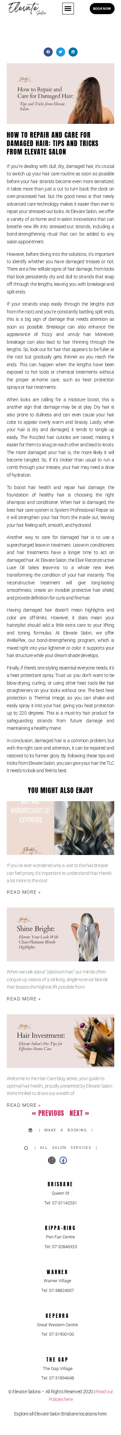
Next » (79, 1113)
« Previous (48, 1113)
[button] (68, 8)
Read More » (24, 892)
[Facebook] (63, 1160)
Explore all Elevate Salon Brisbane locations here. (61, 1413)
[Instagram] (51, 1160)
